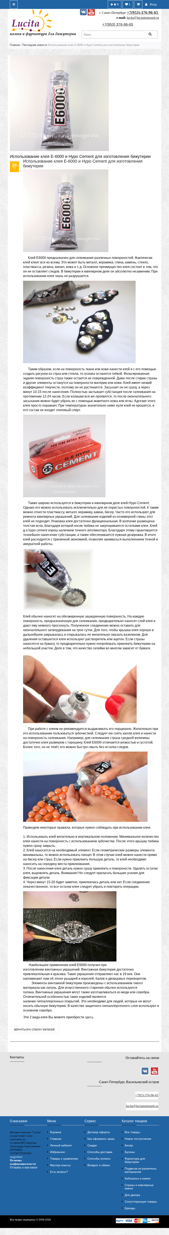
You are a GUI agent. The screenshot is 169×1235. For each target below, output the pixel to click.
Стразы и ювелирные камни (139, 1186)
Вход (153, 4)
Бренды (130, 1208)
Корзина (55, 1132)
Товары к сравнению (64, 1158)
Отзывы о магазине (23, 1167)
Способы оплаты (98, 1158)
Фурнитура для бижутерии (135, 1160)
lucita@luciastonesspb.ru (143, 17)
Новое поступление (138, 1138)
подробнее (16, 1156)
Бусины (130, 1152)
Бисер (129, 1145)
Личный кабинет (61, 1145)
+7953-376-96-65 (146, 1095)
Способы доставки (99, 1152)
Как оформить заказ (100, 1138)
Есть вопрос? (59, 1171)
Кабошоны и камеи (137, 1178)
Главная (15, 44)
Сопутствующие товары (141, 1201)
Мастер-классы (60, 1165)
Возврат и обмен (98, 1165)
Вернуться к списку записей (34, 1029)
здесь (89, 1017)
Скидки (92, 1145)
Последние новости (34, 44)
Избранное (57, 1152)
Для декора (132, 1195)
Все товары (132, 1132)
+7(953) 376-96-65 (117, 24)
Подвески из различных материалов (140, 1170)
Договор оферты (98, 1132)
